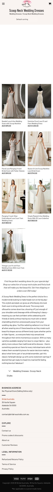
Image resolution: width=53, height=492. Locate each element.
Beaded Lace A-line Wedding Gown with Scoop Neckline (12, 122)
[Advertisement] (26, 52)
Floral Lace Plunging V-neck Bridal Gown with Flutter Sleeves (13, 170)
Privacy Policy (7, 469)
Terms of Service (9, 464)
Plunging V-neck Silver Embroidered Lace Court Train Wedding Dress (12, 218)
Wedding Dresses (15, 14)
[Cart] (50, 3)
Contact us (6, 430)
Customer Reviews (10, 445)
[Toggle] (9, 371)
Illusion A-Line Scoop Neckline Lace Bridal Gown (38, 170)
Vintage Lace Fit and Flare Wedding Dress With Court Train (13, 267)
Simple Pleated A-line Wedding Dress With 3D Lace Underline (38, 217)
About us (5, 440)
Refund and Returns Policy (12, 459)
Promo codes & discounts (12, 435)
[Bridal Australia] (26, 3)
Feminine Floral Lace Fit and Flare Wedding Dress (37, 122)
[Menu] (3, 4)
